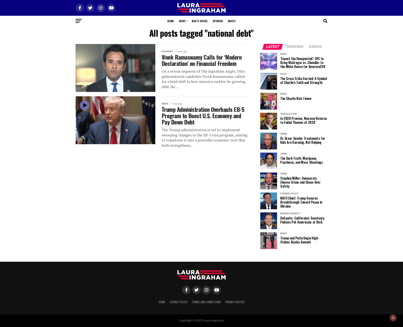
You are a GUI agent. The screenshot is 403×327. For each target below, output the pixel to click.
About (232, 21)
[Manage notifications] (393, 317)
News (182, 21)
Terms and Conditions (206, 302)
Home (170, 21)
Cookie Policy (178, 302)
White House (200, 21)
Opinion (218, 21)
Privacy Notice (235, 302)
